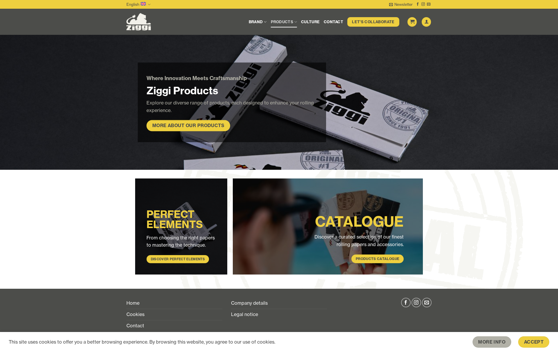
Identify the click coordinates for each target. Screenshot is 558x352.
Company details (249, 303)
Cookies (135, 314)
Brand (256, 21)
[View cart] (412, 22)
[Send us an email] (428, 4)
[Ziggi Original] (155, 22)
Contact (333, 21)
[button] (401, 4)
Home (133, 303)
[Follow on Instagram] (423, 4)
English (132, 4)
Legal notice (244, 314)
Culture (310, 21)
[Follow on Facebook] (417, 4)
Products (282, 21)
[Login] (426, 22)
